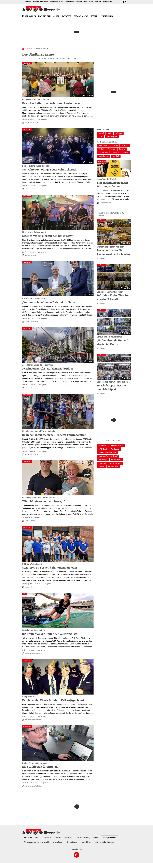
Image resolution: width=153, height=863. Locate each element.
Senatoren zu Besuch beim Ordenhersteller (49, 566)
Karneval (122, 149)
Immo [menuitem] (91, 2)
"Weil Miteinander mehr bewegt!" (43, 500)
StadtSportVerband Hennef (108, 456)
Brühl (23, 650)
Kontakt (96, 838)
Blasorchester (113, 467)
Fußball (101, 149)
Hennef (24, 119)
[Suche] (22, 2)
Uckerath (125, 145)
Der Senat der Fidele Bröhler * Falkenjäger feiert (53, 699)
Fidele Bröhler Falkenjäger (107, 452)
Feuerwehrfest (116, 460)
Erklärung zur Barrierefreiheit (104, 842)
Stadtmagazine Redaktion (33, 653)
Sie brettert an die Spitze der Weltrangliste (49, 632)
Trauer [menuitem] (98, 2)
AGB (36, 838)
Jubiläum (114, 145)
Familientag (115, 449)
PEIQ (80, 849)
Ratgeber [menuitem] (66, 16)
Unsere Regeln (58, 842)
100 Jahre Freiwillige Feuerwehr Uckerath (49, 168)
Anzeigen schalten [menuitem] (40, 2)
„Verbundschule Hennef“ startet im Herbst (49, 300)
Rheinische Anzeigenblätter (41, 9)
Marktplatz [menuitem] (107, 2)
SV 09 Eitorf (103, 449)
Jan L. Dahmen (30, 520)
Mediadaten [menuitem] (69, 2)
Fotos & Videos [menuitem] (81, 16)
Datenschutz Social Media (63, 838)
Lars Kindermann (105, 202)
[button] (105, 223)
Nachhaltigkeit (86, 842)
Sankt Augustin (27, 584)
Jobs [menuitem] (85, 2)
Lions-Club (102, 463)
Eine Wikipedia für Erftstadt (40, 765)
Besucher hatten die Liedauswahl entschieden (51, 101)
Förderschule (103, 153)
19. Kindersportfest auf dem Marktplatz (47, 367)
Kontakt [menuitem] (78, 2)
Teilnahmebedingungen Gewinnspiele (37, 842)
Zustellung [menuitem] (107, 16)
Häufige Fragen (72, 842)
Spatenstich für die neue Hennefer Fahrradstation (54, 433)
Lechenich (115, 153)
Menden (101, 467)
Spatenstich (103, 445)
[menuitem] (126, 2)
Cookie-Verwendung (83, 838)
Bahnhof (116, 156)
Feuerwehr (111, 149)
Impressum (28, 838)
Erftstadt (25, 783)
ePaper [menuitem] (28, 2)
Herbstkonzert (104, 156)
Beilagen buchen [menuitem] (56, 2)
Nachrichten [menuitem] (44, 16)
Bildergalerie (103, 145)
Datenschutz (46, 838)
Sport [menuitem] (56, 16)
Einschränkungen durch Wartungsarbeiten (112, 183)
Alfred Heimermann (31, 122)
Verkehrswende (115, 463)
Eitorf (24, 252)
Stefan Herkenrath (31, 255)
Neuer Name (103, 460)
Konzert (125, 153)
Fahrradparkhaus (117, 445)
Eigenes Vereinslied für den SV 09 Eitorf (47, 234)
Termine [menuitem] (94, 16)
